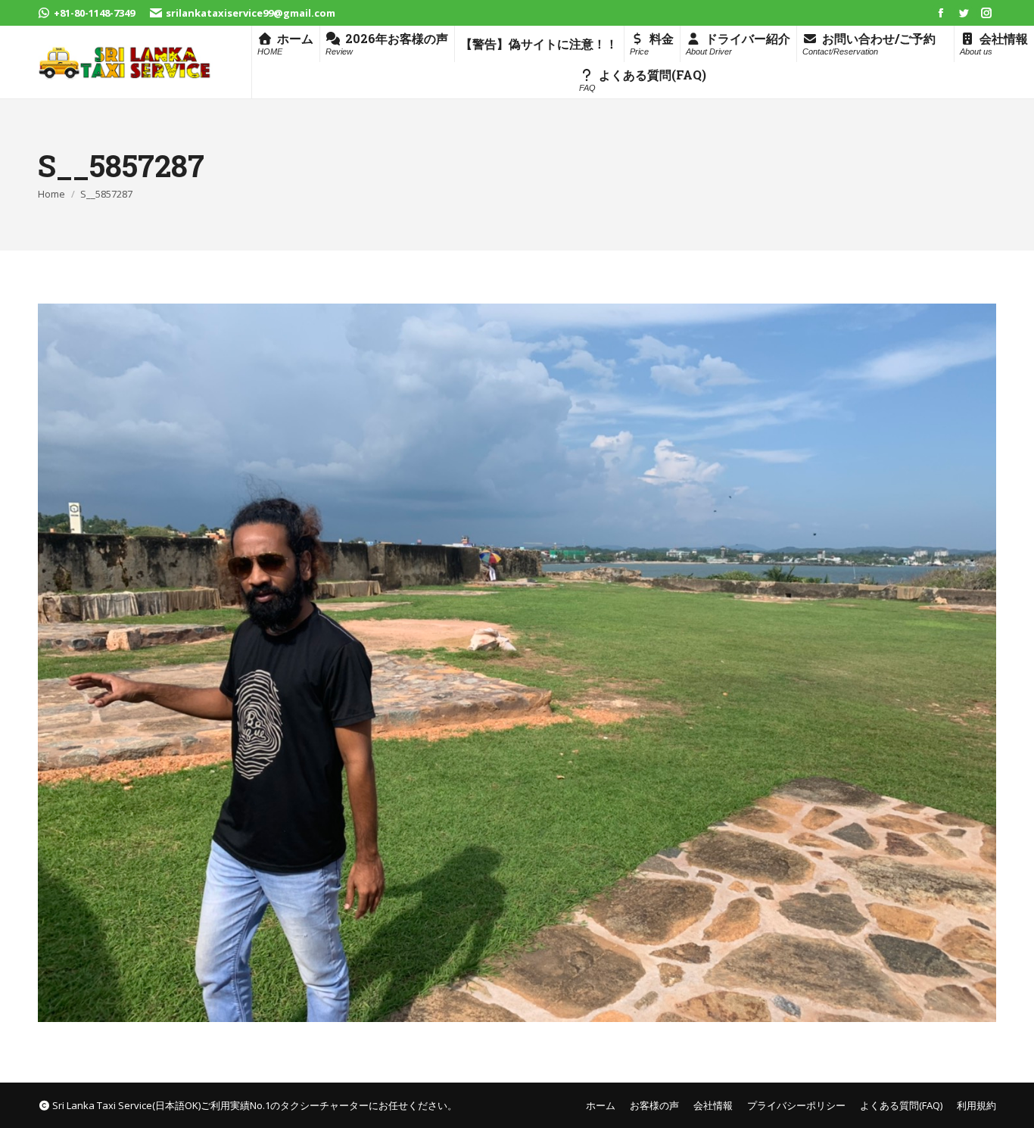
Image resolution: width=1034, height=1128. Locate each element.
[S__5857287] (517, 663)
